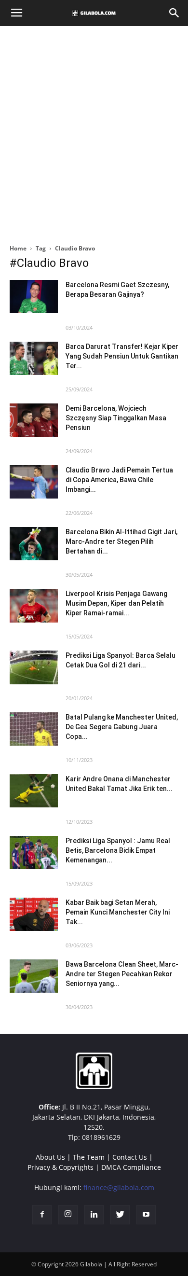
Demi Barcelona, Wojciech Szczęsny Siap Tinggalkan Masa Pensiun (116, 417)
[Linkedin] (94, 1214)
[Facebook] (42, 1214)
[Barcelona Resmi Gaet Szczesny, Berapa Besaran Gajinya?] (34, 296)
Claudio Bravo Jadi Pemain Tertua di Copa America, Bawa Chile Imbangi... (119, 479)
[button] (174, 13)
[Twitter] (120, 1214)
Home (18, 248)
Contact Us (129, 1157)
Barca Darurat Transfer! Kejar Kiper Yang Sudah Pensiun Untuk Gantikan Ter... (122, 356)
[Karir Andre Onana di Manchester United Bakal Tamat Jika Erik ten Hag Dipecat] (34, 790)
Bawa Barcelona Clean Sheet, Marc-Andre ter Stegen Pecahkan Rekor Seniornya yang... (122, 973)
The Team (89, 1157)
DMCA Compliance (131, 1167)
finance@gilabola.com (118, 1187)
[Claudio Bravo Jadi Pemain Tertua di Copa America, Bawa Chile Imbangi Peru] (34, 482)
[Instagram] (68, 1214)
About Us (50, 1157)
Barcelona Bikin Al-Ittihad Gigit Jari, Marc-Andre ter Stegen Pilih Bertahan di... (121, 541)
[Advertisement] (94, 132)
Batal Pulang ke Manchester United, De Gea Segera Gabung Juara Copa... (122, 726)
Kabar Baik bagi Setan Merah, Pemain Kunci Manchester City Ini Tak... (118, 912)
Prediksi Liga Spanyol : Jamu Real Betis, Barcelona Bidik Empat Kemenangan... (118, 850)
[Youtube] (146, 1214)
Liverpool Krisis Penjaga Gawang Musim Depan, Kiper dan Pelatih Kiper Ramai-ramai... (116, 603)
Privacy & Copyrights (60, 1167)
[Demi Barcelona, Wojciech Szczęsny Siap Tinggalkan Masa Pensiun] (34, 420)
